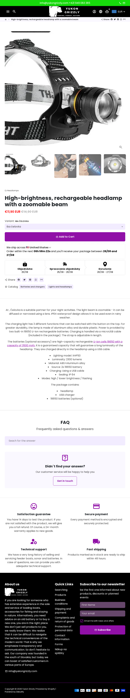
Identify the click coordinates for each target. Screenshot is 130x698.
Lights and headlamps (60, 286)
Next (121, 91)
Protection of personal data (63, 628)
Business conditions (61, 602)
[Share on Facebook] (112, 19)
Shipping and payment (63, 610)
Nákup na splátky (61, 651)
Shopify (51, 689)
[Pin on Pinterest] (118, 19)
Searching (61, 590)
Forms (59, 644)
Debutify (20, 691)
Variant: (17, 221)
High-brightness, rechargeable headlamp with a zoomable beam (44, 19)
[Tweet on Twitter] (115, 19)
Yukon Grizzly (28, 689)
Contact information (62, 637)
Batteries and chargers (33, 286)
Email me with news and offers (99, 620)
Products (60, 595)
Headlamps (12, 190)
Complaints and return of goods (65, 619)
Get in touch (65, 481)
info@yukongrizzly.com (21, 671)
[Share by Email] (124, 19)
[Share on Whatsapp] (121, 19)
